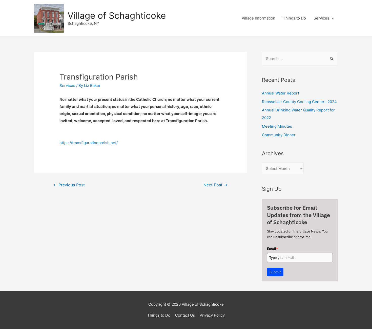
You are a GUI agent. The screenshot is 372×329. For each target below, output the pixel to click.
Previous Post (69, 185)
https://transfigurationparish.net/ (88, 142)
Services (321, 18)
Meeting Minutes (277, 126)
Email (272, 248)
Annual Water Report (280, 93)
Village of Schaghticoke (117, 15)
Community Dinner (279, 134)
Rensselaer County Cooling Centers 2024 (299, 101)
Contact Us (185, 315)
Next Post (215, 185)
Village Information (258, 18)
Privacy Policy (212, 315)
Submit (275, 272)
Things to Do (294, 18)
